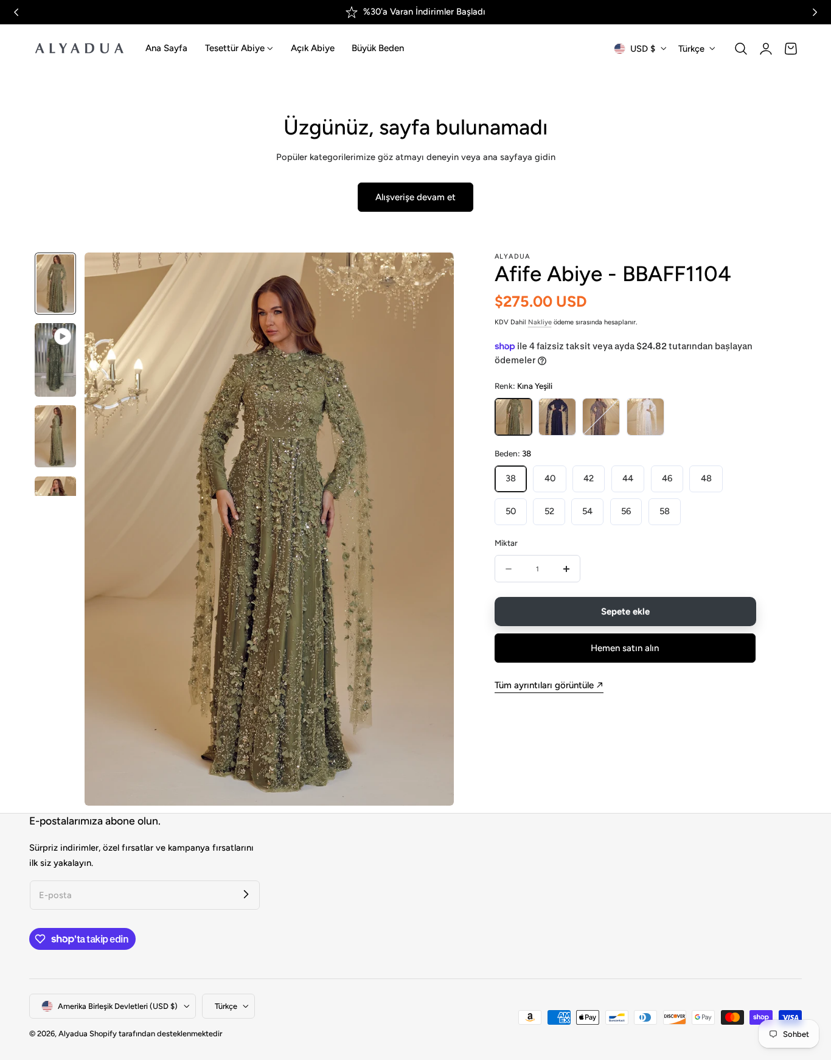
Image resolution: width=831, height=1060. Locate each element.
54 (587, 511)
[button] (741, 49)
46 (667, 478)
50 (511, 511)
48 (706, 478)
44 (627, 478)
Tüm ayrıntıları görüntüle (544, 685)
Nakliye (540, 322)
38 (511, 478)
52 (549, 511)
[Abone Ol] (245, 894)
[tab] (55, 284)
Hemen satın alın (625, 648)
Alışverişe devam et (415, 197)
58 (664, 511)
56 (626, 511)
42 (588, 478)
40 (549, 478)
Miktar (506, 543)
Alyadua (73, 1033)
